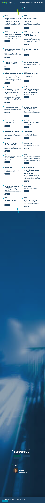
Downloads (38, 2)
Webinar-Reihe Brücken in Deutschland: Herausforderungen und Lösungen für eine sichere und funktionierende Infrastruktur (12, 18)
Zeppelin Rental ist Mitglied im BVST (31, 49)
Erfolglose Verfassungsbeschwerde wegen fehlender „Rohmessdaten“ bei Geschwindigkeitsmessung (31, 89)
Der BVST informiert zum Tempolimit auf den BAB (10, 143)
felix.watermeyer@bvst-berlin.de (23, 472)
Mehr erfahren (26, 44)
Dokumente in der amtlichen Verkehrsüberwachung (30, 107)
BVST (8, 3)
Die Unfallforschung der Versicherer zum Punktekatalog (31, 121)
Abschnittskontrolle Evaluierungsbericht (9, 121)
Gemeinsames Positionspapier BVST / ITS (11, 132)
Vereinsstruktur (28, 2)
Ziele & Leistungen (22, 2)
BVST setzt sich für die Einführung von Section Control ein (12, 199)
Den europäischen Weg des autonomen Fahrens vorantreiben (12, 33)
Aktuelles (32, 2)
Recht (35, 2)
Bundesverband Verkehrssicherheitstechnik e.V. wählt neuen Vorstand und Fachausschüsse (31, 18)
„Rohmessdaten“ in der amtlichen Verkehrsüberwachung (12, 74)
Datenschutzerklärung (23, 499)
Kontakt (42, 2)
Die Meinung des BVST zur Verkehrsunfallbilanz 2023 (11, 62)
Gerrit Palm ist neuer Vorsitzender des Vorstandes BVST (12, 156)
